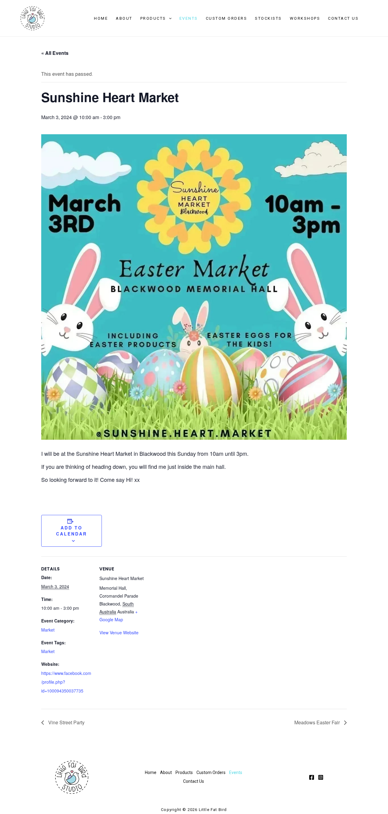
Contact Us (343, 18)
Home (101, 18)
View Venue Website (119, 632)
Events (188, 18)
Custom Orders (226, 18)
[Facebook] (311, 777)
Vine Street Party (66, 722)
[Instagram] (320, 777)
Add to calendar (71, 531)
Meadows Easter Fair (317, 722)
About (124, 18)
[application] (169, 18)
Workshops (305, 18)
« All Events (55, 52)
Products (153, 18)
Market (48, 630)
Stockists (268, 18)
